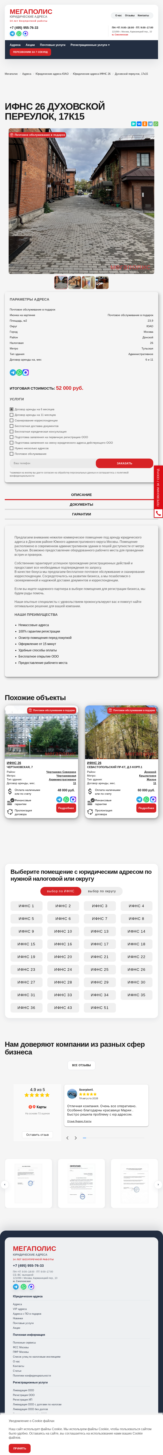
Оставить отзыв (37, 1135)
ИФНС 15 (26, 944)
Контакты (143, 15)
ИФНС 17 (100, 944)
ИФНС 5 (26, 919)
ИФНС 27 (26, 982)
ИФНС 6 (63, 919)
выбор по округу (102, 891)
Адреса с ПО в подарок (27, 1313)
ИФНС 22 (137, 957)
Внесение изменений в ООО (30, 1413)
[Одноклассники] (144, 123)
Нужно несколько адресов (32, 448)
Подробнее (66, 808)
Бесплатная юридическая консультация (41, 431)
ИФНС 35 (137, 995)
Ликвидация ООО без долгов (30, 1409)
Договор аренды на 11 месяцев (35, 414)
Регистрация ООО (24, 1395)
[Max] (25, 33)
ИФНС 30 (137, 982)
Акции (30, 44)
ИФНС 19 (26, 957)
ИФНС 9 (26, 931)
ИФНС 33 (63, 995)
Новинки (18, 1318)
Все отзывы (81, 1065)
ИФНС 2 (63, 906)
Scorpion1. (86, 1089)
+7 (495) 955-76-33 (28, 1266)
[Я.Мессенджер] (133, 123)
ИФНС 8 (136, 919)
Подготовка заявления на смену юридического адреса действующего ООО (64, 442)
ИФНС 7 (100, 919)
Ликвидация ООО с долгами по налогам (37, 1404)
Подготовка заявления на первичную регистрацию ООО (51, 437)
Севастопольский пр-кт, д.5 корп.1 (114, 765)
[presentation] (5, 1184)
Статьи (17, 1370)
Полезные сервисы (24, 1342)
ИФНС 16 (63, 944)
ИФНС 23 (26, 969)
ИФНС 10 (63, 931)
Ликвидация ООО (23, 1390)
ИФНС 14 (137, 931)
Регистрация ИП (22, 1399)
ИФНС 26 (137, 969)
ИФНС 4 (136, 906)
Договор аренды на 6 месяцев (34, 409)
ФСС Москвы (21, 1347)
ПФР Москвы (21, 1351)
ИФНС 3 (100, 906)
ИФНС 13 (100, 931)
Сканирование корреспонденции (36, 420)
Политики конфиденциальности (32, 1375)
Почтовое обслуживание (31, 453)
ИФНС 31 (26, 995)
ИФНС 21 (100, 957)
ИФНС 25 (100, 969)
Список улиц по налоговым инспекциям (36, 1356)
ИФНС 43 (63, 1008)
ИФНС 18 (137, 944)
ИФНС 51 (100, 1008)
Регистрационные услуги (89, 44)
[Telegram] (12, 33)
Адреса (15, 44)
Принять (19, 1448)
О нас (118, 15)
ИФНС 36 (26, 1008)
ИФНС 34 (100, 995)
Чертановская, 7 (20, 765)
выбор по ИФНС (61, 891)
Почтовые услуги (52, 44)
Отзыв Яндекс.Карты (79, 1121)
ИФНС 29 (100, 982)
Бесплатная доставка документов (36, 426)
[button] (67, 1138)
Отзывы (130, 15)
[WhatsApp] (18, 33)
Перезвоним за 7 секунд (30, 52)
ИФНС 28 (63, 982)
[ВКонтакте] (139, 123)
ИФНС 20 (63, 957)
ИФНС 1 (26, 906)
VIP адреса (20, 1309)
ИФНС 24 (63, 969)
